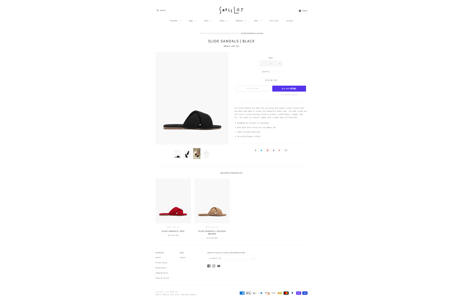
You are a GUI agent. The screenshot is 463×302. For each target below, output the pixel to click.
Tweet (261, 150)
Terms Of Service (162, 278)
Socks (222, 21)
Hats (206, 21)
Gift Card (273, 21)
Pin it (267, 150)
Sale (256, 21)
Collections (213, 33)
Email (286, 150)
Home (202, 33)
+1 (279, 150)
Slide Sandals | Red (173, 231)
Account (289, 21)
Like (255, 150)
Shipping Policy (162, 273)
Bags (191, 21)
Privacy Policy (161, 263)
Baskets (240, 21)
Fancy (273, 150)
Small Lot (173, 292)
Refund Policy (161, 268)
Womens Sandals (231, 33)
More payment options (289, 94)
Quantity (266, 71)
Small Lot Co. (231, 46)
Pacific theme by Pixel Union (167, 294)
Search (158, 257)
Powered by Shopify (188, 294)
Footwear (174, 21)
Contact (183, 257)
